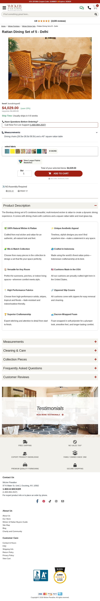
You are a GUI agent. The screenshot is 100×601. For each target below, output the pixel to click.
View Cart (7, 558)
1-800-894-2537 (37, 125)
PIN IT (11, 191)
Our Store (7, 519)
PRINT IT (24, 191)
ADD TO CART (60, 173)
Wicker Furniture (14, 26)
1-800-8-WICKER (12, 489)
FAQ (4, 546)
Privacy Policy (8, 555)
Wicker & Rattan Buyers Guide (15, 522)
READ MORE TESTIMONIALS (48, 415)
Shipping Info (8, 549)
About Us (6, 516)
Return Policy (8, 552)
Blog (4, 528)
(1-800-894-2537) (10, 492)
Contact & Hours (9, 543)
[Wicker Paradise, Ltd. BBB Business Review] (40, 575)
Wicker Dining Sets (29, 26)
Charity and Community (12, 531)
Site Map (6, 525)
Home (3, 26)
